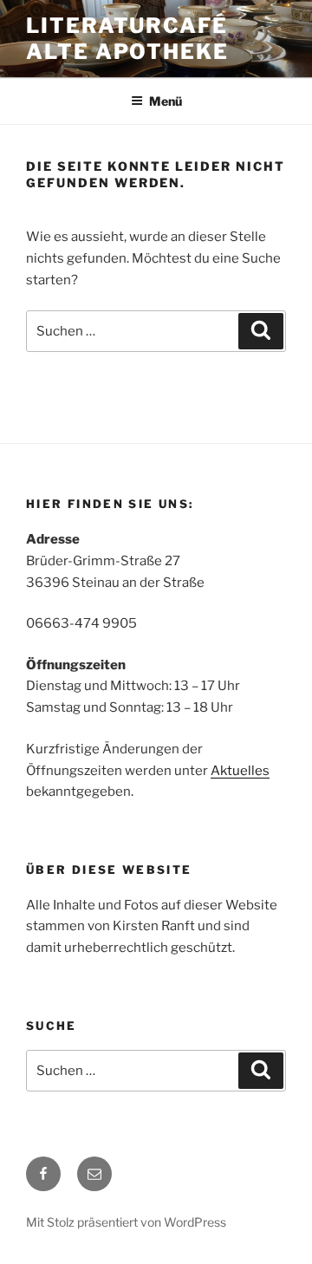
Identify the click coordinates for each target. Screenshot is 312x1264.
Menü (165, 101)
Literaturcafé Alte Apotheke (127, 38)
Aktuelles (240, 771)
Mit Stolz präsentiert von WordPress (126, 1222)
